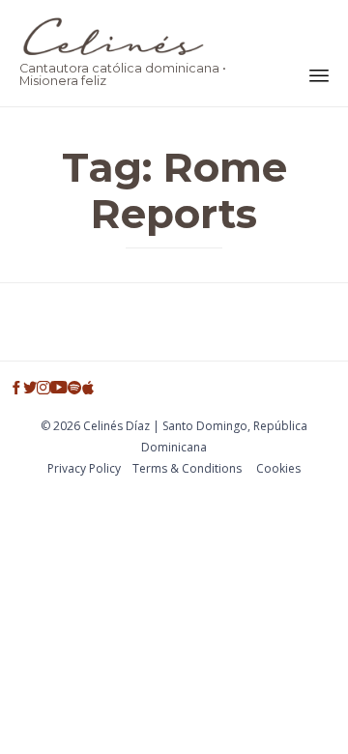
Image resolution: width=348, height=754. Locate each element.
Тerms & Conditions (187, 468)
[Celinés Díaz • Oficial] (129, 36)
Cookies (278, 468)
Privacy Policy (84, 468)
